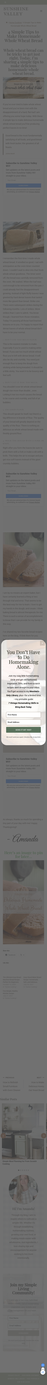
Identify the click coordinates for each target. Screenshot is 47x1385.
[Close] (42, 643)
